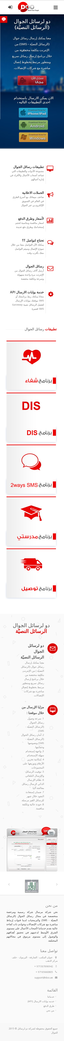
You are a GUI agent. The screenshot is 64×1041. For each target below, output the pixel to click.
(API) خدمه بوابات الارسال (41, 1001)
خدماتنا (50, 996)
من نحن (50, 1010)
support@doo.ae (43, 977)
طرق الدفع (49, 1005)
